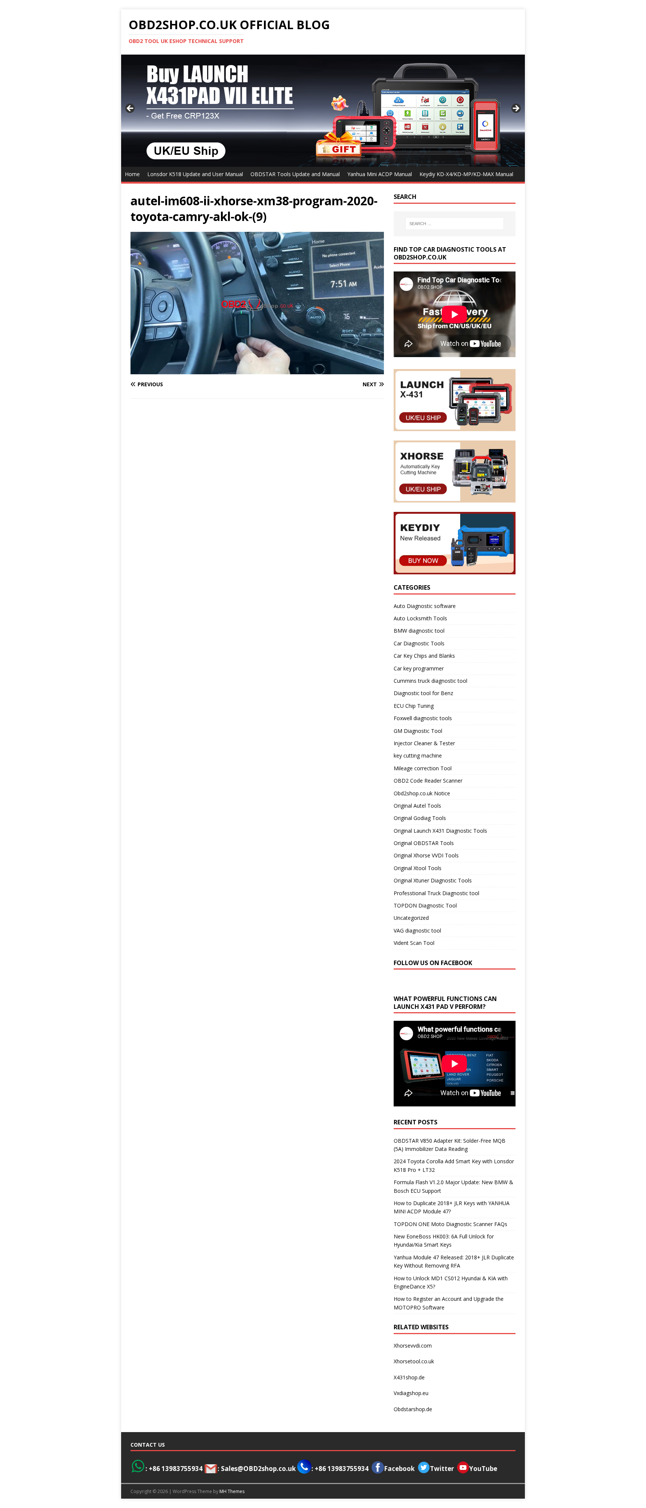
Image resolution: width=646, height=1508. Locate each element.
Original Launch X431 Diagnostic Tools (440, 830)
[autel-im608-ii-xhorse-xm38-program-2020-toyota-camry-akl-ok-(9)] (257, 370)
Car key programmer (419, 668)
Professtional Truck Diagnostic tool (436, 893)
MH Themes (231, 1491)
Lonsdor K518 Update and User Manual (195, 174)
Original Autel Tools (417, 805)
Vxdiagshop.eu (411, 1393)
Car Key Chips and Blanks (424, 655)
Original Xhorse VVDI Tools (426, 855)
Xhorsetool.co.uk (414, 1361)
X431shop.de (409, 1377)
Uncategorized (411, 917)
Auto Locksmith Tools (420, 618)
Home (132, 174)
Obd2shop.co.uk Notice (422, 793)
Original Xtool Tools (418, 868)
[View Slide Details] (323, 111)
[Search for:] (455, 223)
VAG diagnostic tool (417, 930)
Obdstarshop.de (413, 1409)
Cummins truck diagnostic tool (430, 680)
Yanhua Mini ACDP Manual (379, 174)
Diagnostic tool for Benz (423, 693)
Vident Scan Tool (414, 942)
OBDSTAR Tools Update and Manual (295, 174)
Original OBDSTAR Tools (424, 843)
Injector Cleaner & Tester (424, 743)
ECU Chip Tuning (414, 705)
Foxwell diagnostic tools (423, 718)
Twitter (442, 1468)
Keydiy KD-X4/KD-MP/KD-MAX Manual (466, 174)
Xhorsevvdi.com (413, 1345)
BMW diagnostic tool (419, 630)
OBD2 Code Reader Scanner (428, 780)
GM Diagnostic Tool (418, 730)
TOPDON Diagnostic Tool (425, 905)
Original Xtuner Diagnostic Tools (433, 880)
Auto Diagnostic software (425, 605)
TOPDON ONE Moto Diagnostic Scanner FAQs (450, 1224)
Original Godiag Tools (420, 817)
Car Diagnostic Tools (419, 643)
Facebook (399, 1468)
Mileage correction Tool (423, 768)
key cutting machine (418, 755)
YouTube (483, 1468)
